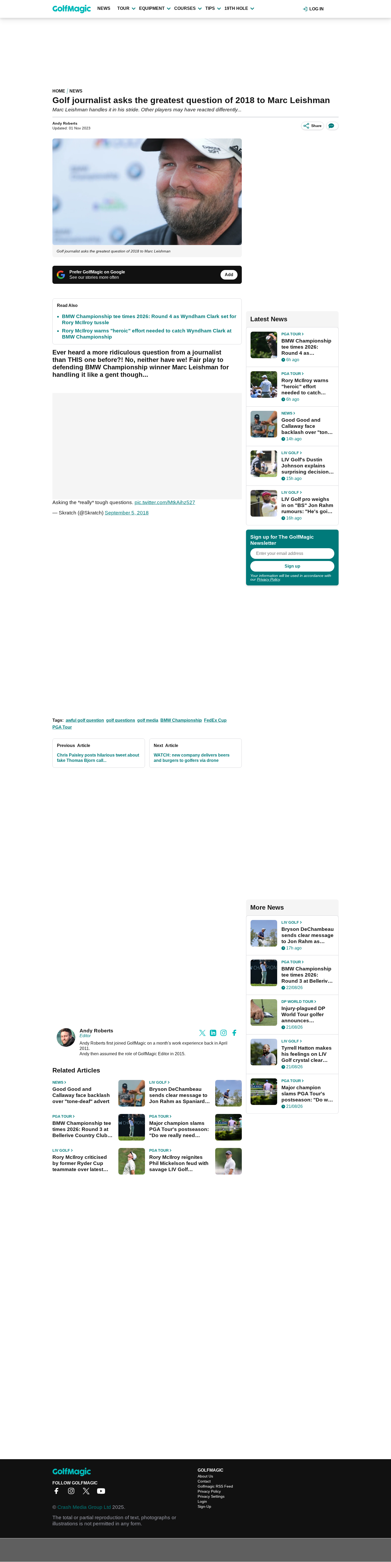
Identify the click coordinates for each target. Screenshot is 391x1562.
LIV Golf (158, 1082)
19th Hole (236, 8)
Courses (185, 8)
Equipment (152, 8)
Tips (210, 8)
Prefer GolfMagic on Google (97, 272)
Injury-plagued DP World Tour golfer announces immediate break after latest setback (304, 1015)
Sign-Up (204, 1506)
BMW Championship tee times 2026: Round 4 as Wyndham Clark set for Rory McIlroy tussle (306, 347)
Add (229, 274)
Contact (204, 1481)
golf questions (120, 720)
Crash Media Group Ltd (84, 1507)
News (103, 8)
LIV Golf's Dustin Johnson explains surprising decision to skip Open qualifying (305, 466)
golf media (147, 720)
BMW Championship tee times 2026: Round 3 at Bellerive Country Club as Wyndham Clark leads (82, 1129)
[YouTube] (102, 1493)
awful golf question (85, 720)
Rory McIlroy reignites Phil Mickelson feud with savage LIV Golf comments (179, 1163)
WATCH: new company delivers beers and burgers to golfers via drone (192, 758)
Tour (123, 8)
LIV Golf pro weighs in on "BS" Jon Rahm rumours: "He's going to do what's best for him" (307, 505)
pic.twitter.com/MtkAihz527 (165, 502)
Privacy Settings (211, 1496)
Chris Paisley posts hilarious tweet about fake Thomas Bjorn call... (98, 758)
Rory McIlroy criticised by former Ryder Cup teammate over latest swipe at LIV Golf (79, 1163)
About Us (205, 1476)
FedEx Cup (215, 720)
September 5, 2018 (127, 513)
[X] (87, 1493)
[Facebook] (57, 1493)
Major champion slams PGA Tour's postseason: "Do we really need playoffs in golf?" (179, 1129)
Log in (316, 9)
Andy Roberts (64, 123)
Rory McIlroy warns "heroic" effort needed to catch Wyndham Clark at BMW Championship (306, 387)
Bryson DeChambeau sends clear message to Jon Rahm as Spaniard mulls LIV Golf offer (178, 1095)
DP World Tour (297, 1001)
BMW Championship (181, 720)
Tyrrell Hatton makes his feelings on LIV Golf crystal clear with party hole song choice (306, 1054)
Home (58, 91)
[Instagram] (72, 1493)
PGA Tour (62, 727)
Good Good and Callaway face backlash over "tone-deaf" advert (81, 1095)
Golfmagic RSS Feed (215, 1486)
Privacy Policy (268, 579)
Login (202, 1501)
